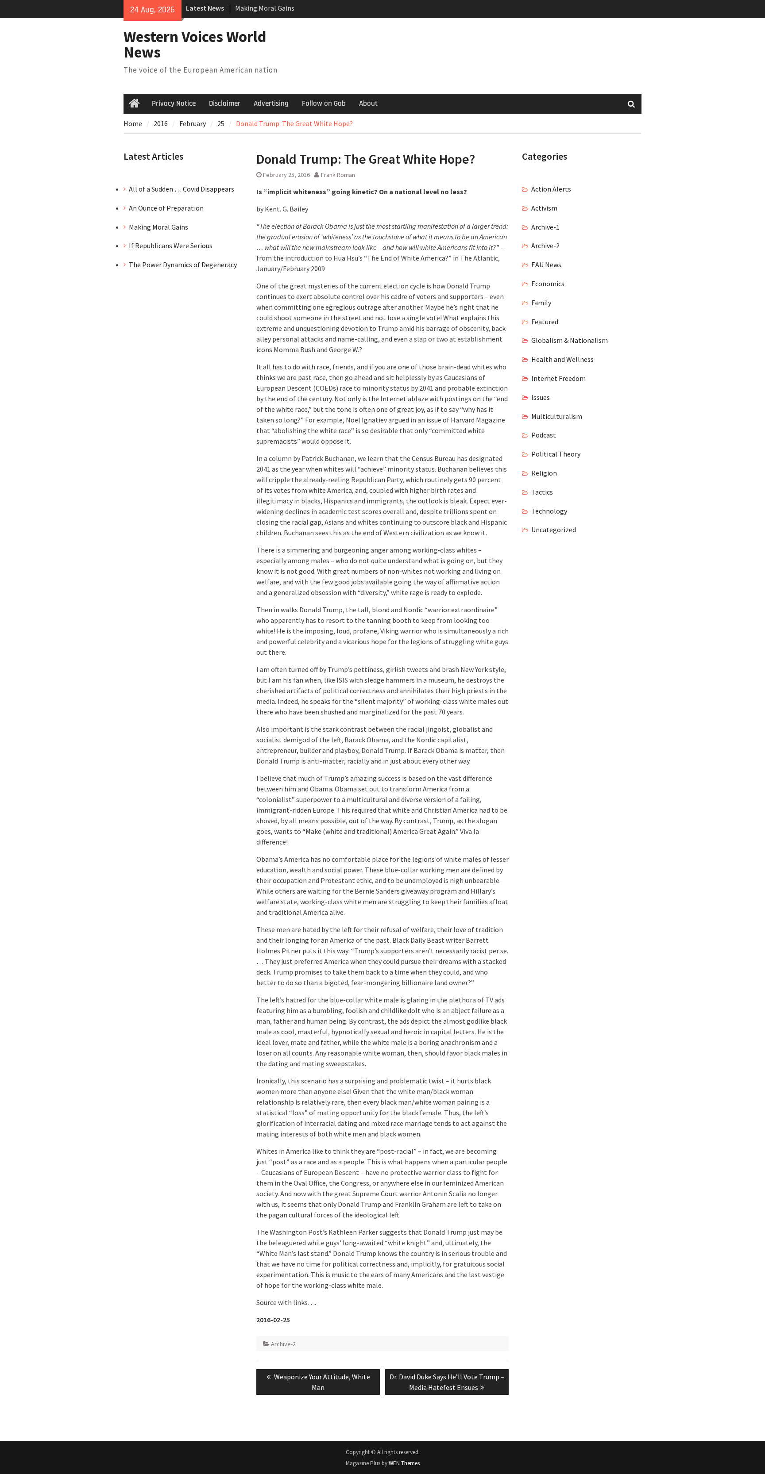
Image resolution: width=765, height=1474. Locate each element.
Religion (544, 472)
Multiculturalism (556, 416)
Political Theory (555, 453)
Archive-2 (283, 1344)
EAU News (546, 264)
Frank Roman (338, 175)
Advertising (271, 103)
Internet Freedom (558, 378)
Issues (540, 397)
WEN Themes (404, 1463)
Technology (549, 511)
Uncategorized (553, 529)
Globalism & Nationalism (569, 340)
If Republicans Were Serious (170, 245)
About (368, 103)
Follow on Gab (324, 103)
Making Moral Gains (264, 6)
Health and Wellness (562, 359)
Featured (544, 321)
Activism (544, 207)
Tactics (542, 491)
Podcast (543, 434)
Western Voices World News (195, 44)
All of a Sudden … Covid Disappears (181, 188)
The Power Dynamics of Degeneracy (183, 264)
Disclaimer (224, 103)
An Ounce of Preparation (166, 207)
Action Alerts (551, 188)
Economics (547, 283)
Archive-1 (545, 227)
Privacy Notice (174, 103)
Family (541, 302)
